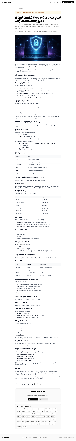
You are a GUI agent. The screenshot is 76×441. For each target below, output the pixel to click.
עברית (29, 413)
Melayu (28, 419)
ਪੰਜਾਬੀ (44, 419)
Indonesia (48, 413)
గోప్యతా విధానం (20, 244)
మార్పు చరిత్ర (35, 437)
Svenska (19, 424)
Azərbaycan (35, 408)
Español (38, 411)
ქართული (28, 416)
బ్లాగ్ (54, 2)
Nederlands (34, 419)
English (33, 411)
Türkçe (37, 424)
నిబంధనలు (45, 437)
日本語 (23, 416)
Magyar (43, 413)
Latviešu (52, 416)
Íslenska (53, 413)
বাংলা (46, 408)
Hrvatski (38, 413)
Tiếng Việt (52, 424)
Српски (54, 421)
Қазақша (33, 416)
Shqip (50, 421)
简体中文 (19, 426)
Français (19, 413)
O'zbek (47, 424)
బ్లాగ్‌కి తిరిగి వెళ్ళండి (20, 8)
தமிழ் (29, 424)
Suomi (51, 411)
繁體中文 (24, 426)
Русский (32, 421)
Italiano (18, 416)
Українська (42, 424)
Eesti (43, 411)
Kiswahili (24, 424)
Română (27, 421)
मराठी (24, 419)
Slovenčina (38, 421)
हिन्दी (33, 413)
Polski (48, 419)
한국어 (43, 416)
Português (53, 419)
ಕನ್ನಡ (38, 416)
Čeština (55, 408)
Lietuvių (48, 416)
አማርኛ (24, 408)
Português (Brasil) (20, 421)
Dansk (18, 411)
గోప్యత (40, 437)
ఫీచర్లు (26, 437)
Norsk (39, 419)
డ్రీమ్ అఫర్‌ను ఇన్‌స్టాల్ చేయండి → (40, 384)
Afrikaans (19, 408)
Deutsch (23, 411)
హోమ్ (51, 2)
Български (41, 408)
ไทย (33, 424)
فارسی (47, 411)
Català (50, 408)
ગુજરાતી (24, 413)
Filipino (55, 411)
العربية (29, 408)
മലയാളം (19, 419)
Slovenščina (44, 421)
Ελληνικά (28, 411)
